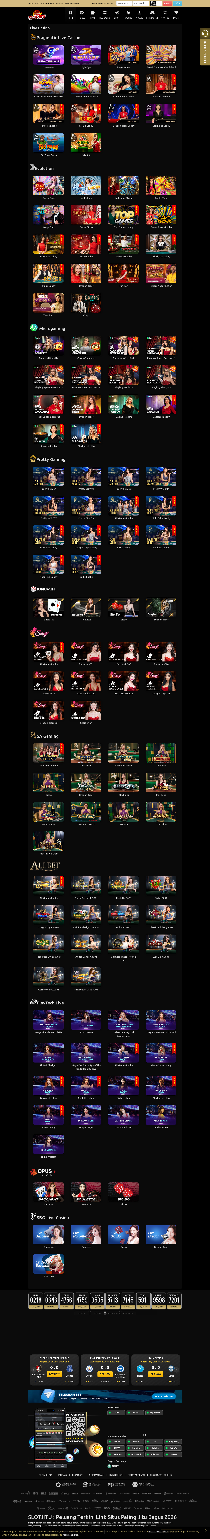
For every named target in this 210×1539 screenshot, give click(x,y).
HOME (70, 18)
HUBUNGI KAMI (116, 1475)
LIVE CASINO (105, 18)
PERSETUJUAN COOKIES (161, 1475)
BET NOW (54, 1374)
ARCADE (139, 18)
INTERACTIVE (152, 18)
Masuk (167, 3)
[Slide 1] (101, 1381)
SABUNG (128, 18)
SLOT (92, 18)
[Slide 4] (108, 1381)
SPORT (117, 18)
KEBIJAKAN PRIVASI (136, 1475)
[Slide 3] (106, 1381)
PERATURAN (77, 1475)
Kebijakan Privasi (70, 1535)
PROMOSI (165, 18)
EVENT (176, 18)
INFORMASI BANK (96, 1475)
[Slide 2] (104, 1381)
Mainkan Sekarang (164, 1396)
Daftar (177, 3)
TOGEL (82, 18)
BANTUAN (62, 1475)
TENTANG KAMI (45, 1475)
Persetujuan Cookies (158, 1531)
